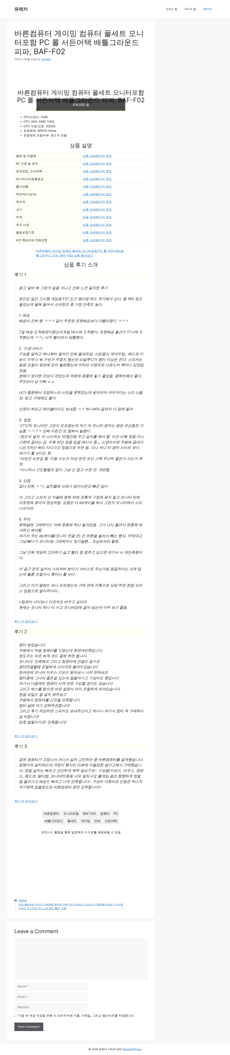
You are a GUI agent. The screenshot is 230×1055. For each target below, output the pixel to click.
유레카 (21, 9)
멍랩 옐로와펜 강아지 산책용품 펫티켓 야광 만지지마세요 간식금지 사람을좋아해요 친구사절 (71, 904)
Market (207, 9)
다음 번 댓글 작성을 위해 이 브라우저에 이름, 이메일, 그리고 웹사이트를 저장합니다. (76, 1015)
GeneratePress (132, 1049)
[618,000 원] (81, 109)
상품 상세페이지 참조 (97, 156)
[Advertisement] (80, 77)
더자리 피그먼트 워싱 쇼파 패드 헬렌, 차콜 (42, 908)
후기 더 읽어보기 (26, 621)
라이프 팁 (190, 9)
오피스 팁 (171, 9)
